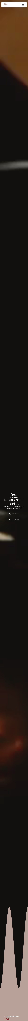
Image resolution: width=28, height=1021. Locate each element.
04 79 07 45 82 (15, 514)
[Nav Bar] (23, 5)
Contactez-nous (15, 520)
